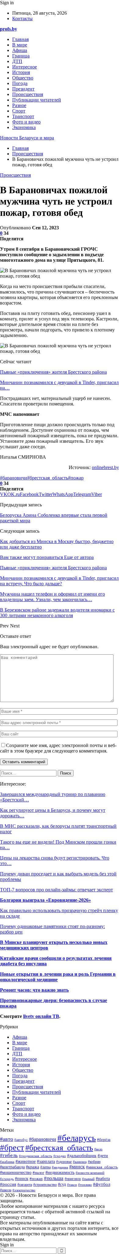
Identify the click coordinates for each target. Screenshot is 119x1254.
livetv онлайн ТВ (41, 1016)
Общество (22, 77)
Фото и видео (26, 121)
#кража (32, 1166)
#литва (45, 1167)
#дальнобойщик (81, 1155)
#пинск (21, 1178)
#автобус (21, 1139)
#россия (8, 1184)
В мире (19, 44)
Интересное (24, 66)
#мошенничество (15, 1172)
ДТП (17, 61)
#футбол (101, 1184)
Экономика (24, 127)
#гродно (59, 1156)
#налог (38, 1172)
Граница (21, 55)
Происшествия (27, 94)
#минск (77, 1166)
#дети (103, 1155)
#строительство (45, 1185)
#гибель (9, 1155)
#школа (5, 1190)
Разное (19, 105)
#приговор (73, 1179)
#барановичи (13, 477)
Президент (23, 88)
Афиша (19, 50)
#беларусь (76, 1138)
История (21, 72)
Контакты (22, 18)
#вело (98, 1149)
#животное (26, 1161)
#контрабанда (12, 1167)
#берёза (103, 1139)
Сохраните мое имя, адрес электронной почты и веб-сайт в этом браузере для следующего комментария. (58, 748)
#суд (62, 1184)
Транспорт (23, 116)
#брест (12, 1147)
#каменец (80, 1161)
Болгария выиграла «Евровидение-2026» (45, 900)
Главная (20, 39)
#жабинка (7, 1161)
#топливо (85, 1184)
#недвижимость (59, 1172)
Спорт (18, 110)
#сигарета (24, 1185)
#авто (6, 1139)
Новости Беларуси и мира (27, 137)
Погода (19, 83)
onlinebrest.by (105, 467)
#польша (53, 1178)
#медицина (60, 1167)
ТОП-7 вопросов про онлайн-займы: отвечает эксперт (56, 889)
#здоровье (64, 1162)
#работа (103, 1178)
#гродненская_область (35, 1156)
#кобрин (94, 1162)
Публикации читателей (36, 99)
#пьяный (88, 1179)
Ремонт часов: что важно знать (34, 990)
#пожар (76, 477)
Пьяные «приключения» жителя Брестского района (53, 372)
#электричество (24, 1190)
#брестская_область (47, 477)
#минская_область (102, 1167)
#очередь (7, 1179)
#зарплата (46, 1161)
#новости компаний (90, 1172)
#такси (72, 1184)
